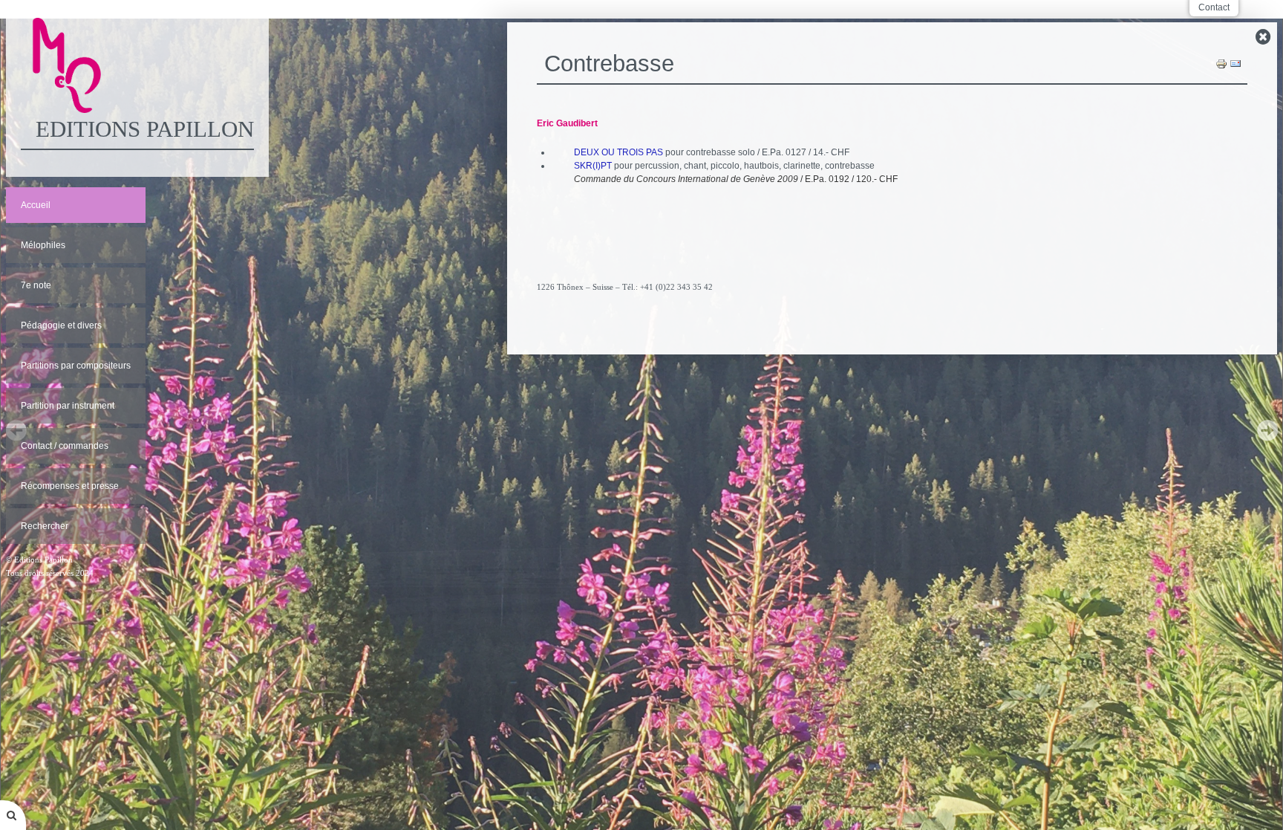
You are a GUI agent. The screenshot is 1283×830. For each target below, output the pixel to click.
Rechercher (44, 526)
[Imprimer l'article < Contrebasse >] (1221, 63)
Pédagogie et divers (61, 325)
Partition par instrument (67, 406)
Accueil (35, 205)
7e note (36, 285)
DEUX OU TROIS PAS (618, 152)
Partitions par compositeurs (76, 365)
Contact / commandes (64, 446)
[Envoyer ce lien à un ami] (1235, 63)
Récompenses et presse (70, 486)
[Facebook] (892, 328)
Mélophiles (43, 245)
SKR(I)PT (593, 166)
